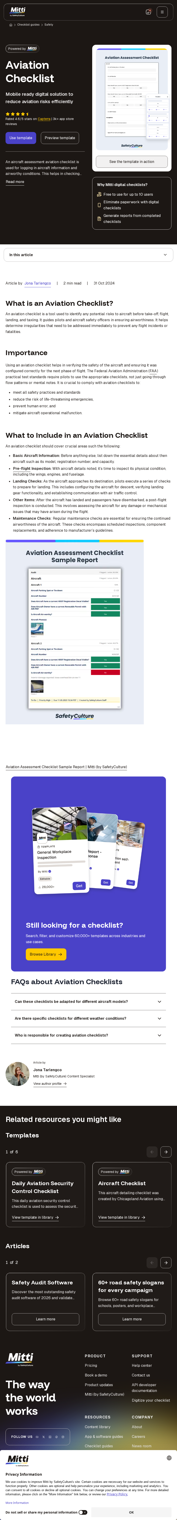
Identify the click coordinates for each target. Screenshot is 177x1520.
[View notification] (148, 12)
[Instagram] (63, 1437)
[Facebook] (56, 1437)
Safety (48, 25)
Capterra (44, 119)
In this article (21, 254)
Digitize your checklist (151, 1400)
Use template (20, 137)
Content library (97, 1426)
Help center (142, 1365)
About (137, 1426)
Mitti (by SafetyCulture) (104, 1394)
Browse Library (43, 954)
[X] (43, 1437)
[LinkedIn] (50, 1437)
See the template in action (136, 163)
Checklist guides (28, 25)
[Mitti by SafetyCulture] (17, 12)
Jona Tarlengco (37, 283)
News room (141, 1446)
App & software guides (104, 1436)
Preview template (60, 137)
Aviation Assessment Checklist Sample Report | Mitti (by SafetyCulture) (66, 766)
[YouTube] (37, 1437)
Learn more (45, 1319)
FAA (153, 371)
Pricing (91, 1365)
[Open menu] (162, 12)
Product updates (99, 1384)
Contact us (141, 1375)
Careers (138, 1436)
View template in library (32, 1217)
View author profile (47, 1084)
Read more (15, 181)
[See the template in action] (132, 99)
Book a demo (96, 1375)
